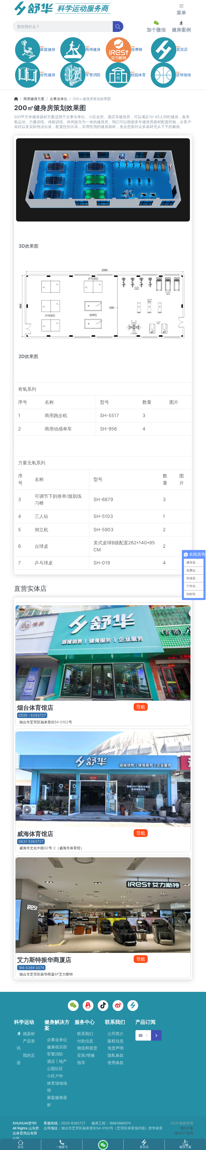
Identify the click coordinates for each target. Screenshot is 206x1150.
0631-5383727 (31, 841)
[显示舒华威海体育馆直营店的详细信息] (103, 778)
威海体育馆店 (35, 833)
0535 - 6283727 (32, 715)
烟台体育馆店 (35, 707)
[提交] (156, 1035)
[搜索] (118, 26)
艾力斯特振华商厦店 (44, 959)
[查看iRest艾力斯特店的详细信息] (103, 904)
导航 (140, 707)
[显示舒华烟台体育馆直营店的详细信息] (103, 652)
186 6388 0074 (31, 967)
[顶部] (16, 98)
